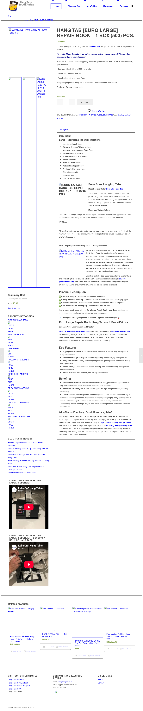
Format (65, 159)
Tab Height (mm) (69, 172)
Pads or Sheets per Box (72, 166)
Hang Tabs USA (14, 688)
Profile (65, 169)
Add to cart (85, 102)
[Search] (132, 6)
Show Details (31, 651)
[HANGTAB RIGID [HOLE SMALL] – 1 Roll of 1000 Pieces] (141, 355)
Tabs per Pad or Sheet (71, 178)
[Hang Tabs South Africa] (21, 6)
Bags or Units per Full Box (73, 153)
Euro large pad (122, 115)
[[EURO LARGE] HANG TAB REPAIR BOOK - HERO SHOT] (29, 51)
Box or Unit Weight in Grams (74, 156)
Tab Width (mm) (69, 175)
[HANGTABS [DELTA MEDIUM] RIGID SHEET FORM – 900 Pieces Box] (2, 355)
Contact (101, 682)
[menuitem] (56, 6)
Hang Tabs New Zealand (18, 682)
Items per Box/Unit (70, 162)
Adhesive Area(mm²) (71, 147)
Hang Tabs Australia (16, 679)
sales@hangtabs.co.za (65, 682)
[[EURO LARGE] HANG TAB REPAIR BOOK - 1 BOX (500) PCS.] (43, 182)
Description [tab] (64, 130)
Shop (10, 16)
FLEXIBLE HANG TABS (105, 115)
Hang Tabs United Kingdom (19, 685)
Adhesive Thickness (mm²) (73, 150)
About (100, 679)
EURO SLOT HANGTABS (87, 115)
